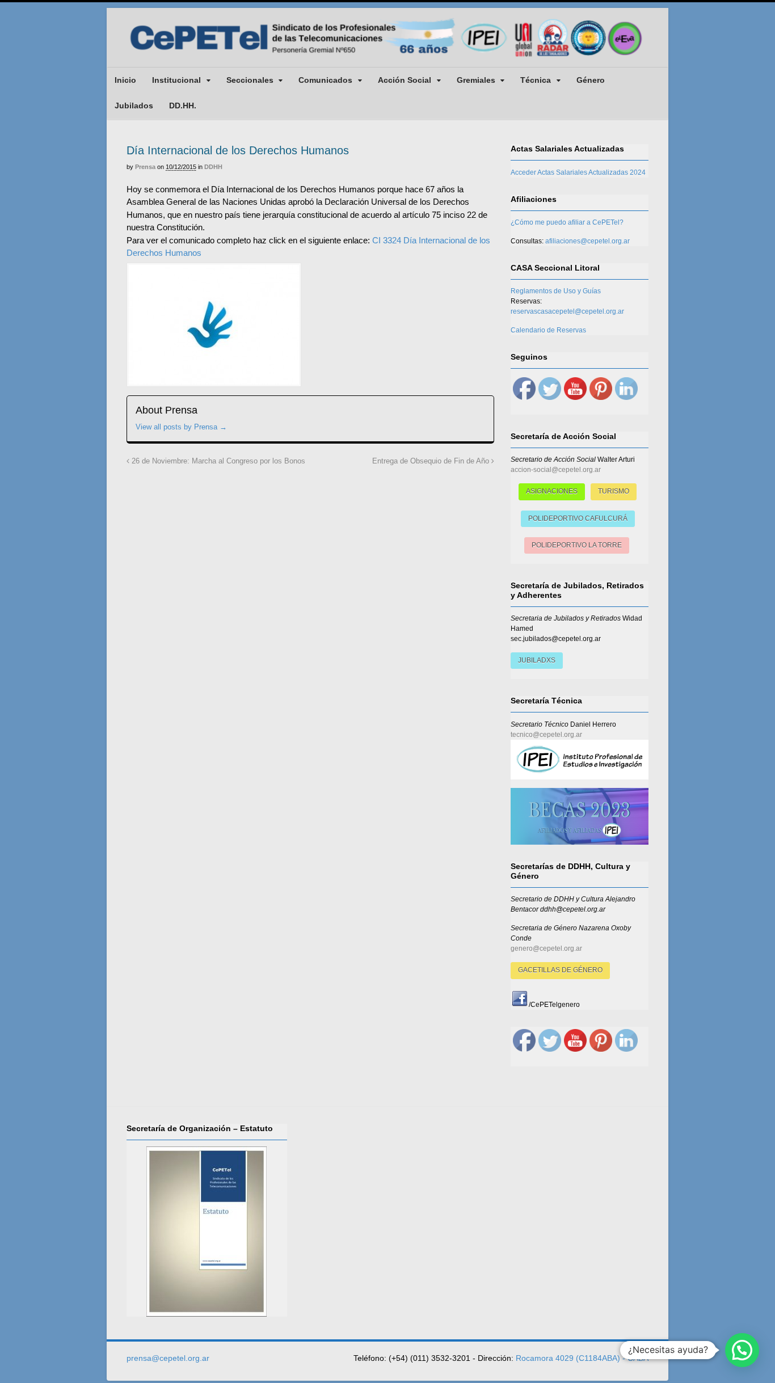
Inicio (125, 80)
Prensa (145, 166)
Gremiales (476, 80)
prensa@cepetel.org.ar (168, 1358)
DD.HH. (182, 105)
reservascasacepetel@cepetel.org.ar (567, 311)
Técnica (535, 80)
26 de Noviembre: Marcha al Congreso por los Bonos (217, 461)
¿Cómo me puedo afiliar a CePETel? (567, 222)
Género (590, 80)
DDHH (213, 166)
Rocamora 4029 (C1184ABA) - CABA (582, 1358)
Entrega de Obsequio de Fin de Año (431, 461)
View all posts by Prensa (181, 427)
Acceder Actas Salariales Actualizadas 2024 (578, 172)
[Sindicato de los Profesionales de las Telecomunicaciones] (387, 57)
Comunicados (325, 80)
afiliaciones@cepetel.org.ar (587, 241)
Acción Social (404, 80)
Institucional (176, 80)
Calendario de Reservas (548, 330)
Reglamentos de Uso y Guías (556, 291)
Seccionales (249, 80)
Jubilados (134, 105)
